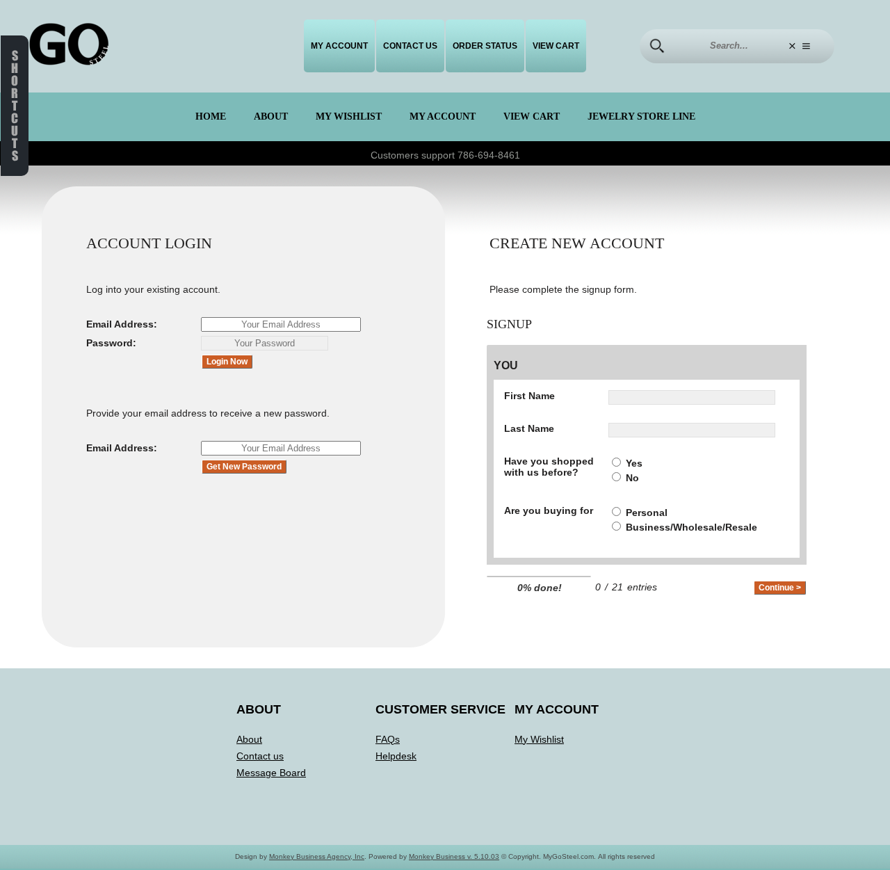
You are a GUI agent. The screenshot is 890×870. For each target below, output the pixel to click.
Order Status (485, 46)
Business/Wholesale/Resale (691, 527)
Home (210, 116)
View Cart (556, 46)
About (271, 116)
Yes (634, 463)
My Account (339, 46)
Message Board (271, 772)
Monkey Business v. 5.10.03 (454, 856)
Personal (647, 512)
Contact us (410, 46)
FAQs (387, 739)
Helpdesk (395, 756)
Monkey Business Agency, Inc (316, 856)
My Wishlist (349, 116)
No (632, 477)
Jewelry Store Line (641, 116)
